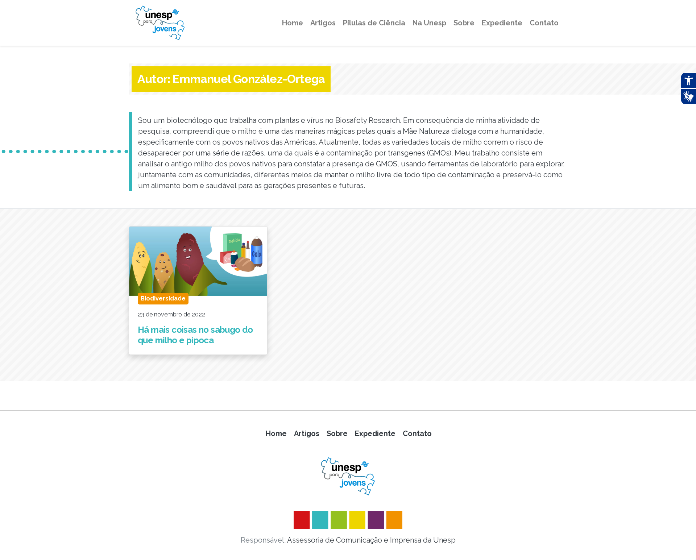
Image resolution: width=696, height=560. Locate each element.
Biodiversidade (163, 298)
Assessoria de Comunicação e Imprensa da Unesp (371, 540)
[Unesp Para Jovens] (348, 476)
